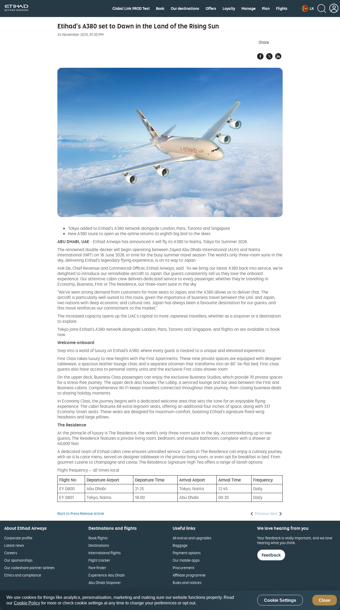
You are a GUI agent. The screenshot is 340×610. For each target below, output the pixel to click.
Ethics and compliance (22, 575)
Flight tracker (99, 560)
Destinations (98, 545)
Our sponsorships (18, 560)
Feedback (271, 555)
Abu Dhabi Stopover (104, 582)
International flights (104, 552)
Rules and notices (187, 582)
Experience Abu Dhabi (106, 575)
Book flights (98, 537)
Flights (281, 8)
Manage (248, 8)
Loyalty (229, 8)
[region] (170, 600)
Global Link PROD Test (131, 8)
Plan (266, 8)
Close (324, 600)
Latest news (14, 545)
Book (160, 8)
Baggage (180, 545)
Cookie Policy (27, 603)
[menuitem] (131, 8)
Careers (10, 552)
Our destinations (185, 8)
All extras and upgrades (192, 537)
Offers (211, 8)
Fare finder (97, 567)
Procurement (183, 567)
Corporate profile (18, 537)
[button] (308, 8)
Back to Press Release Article (80, 513)
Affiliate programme (189, 575)
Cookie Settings (280, 600)
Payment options (187, 552)
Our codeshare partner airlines (29, 567)
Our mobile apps (186, 560)
